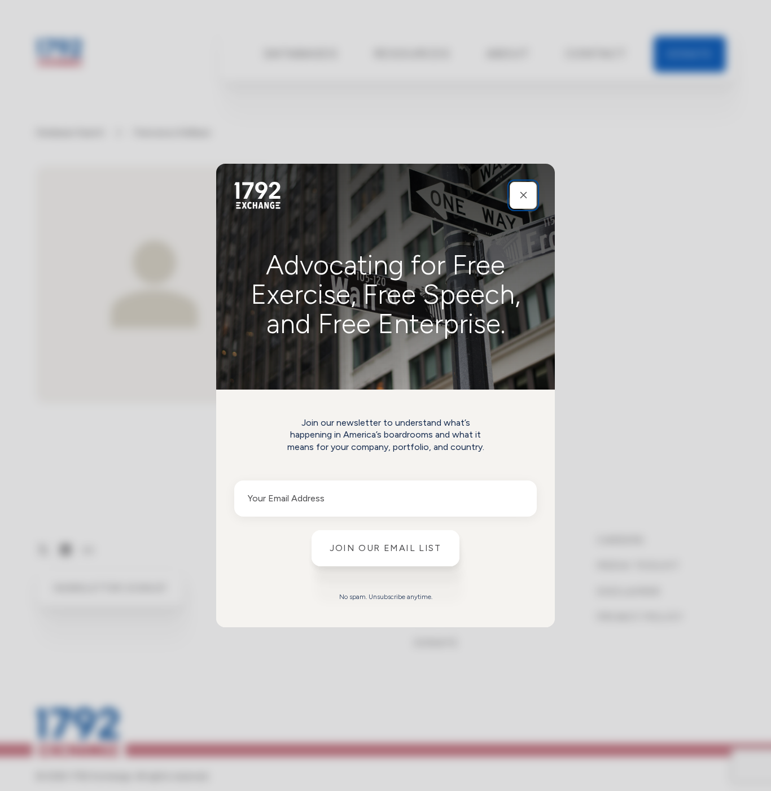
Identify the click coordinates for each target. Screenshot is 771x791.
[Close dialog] (523, 195)
